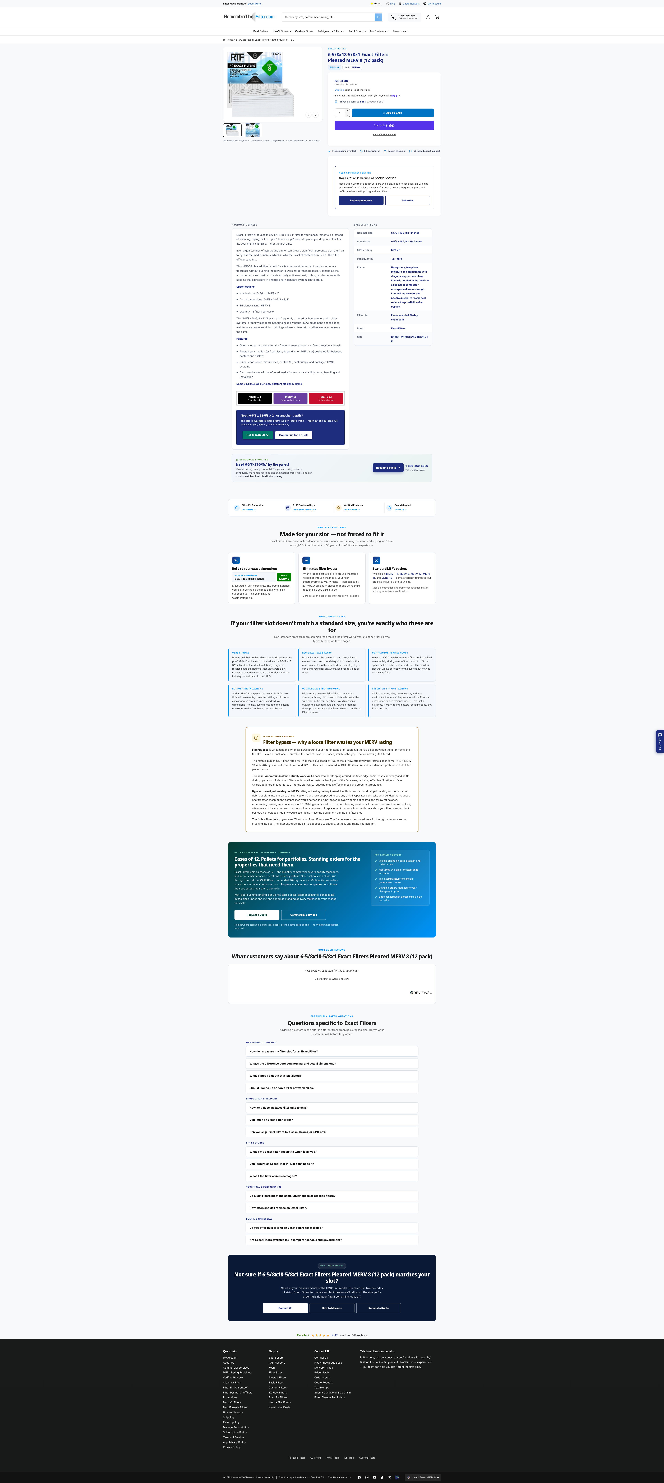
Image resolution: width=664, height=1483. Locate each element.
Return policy (231, 1422)
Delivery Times (323, 1367)
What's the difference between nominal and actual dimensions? (293, 1063)
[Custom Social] (397, 1477)
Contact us (346, 1477)
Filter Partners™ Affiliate (237, 1392)
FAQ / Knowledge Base (328, 1362)
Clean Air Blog (232, 1382)
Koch (272, 1367)
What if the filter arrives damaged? (273, 1176)
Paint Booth (356, 31)
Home (230, 39)
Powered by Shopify (265, 1477)
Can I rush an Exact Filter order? (271, 1119)
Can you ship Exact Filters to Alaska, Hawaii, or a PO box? (288, 1132)
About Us (228, 1362)
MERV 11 (290, 398)
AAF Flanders (277, 1362)
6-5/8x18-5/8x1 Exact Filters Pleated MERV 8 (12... (265, 39)
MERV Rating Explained (237, 1372)
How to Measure (332, 1308)
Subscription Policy (235, 1432)
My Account (434, 3)
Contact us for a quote (293, 435)
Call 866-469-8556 (257, 435)
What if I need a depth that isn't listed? (275, 1075)
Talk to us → (401, 509)
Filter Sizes (276, 1372)
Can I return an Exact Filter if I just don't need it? (282, 1163)
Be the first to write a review (332, 978)
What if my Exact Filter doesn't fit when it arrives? (283, 1151)
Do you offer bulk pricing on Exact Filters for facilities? (286, 1227)
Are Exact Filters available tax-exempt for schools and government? (296, 1240)
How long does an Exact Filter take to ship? (279, 1107)
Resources (399, 31)
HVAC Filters (280, 31)
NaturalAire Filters (280, 1402)
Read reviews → (352, 509)
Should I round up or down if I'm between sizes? (282, 1088)
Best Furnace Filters (235, 1407)
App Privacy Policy (234, 1442)
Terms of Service (233, 1437)
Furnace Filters (297, 1457)
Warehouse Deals (279, 1407)
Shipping (339, 89)
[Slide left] (308, 115)
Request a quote (386, 467)
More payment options (384, 134)
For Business (378, 31)
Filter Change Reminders (329, 1397)
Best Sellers (276, 1357)
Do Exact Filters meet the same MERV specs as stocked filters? (292, 1195)
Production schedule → (304, 509)
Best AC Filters (232, 1402)
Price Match (321, 1372)
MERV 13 (326, 398)
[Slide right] (315, 115)
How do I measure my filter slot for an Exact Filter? (284, 1051)
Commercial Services (303, 914)
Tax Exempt (321, 1387)
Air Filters (349, 1457)
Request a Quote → (361, 200)
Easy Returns (301, 1477)
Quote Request (411, 3)
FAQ (392, 3)
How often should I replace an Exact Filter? (278, 1208)
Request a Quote (257, 914)
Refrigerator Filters (330, 31)
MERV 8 (404, 573)
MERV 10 (416, 573)
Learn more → (249, 509)
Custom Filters (278, 1387)
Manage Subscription (236, 1427)
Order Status (322, 1377)
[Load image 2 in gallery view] (252, 130)
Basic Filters (276, 1382)
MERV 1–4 (392, 573)
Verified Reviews (233, 1377)
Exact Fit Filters (278, 1397)
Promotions (230, 1397)
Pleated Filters (278, 1377)
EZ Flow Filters (278, 1392)
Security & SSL (317, 1477)
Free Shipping (285, 1477)
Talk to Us (407, 200)
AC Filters (315, 1457)
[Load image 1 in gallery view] (232, 130)
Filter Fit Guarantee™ (235, 1387)
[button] (281, 31)
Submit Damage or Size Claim (332, 1392)
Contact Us (285, 1308)
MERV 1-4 (255, 398)
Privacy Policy (231, 1447)
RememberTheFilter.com (242, 1477)
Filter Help (333, 1477)
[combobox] (332, 17)
